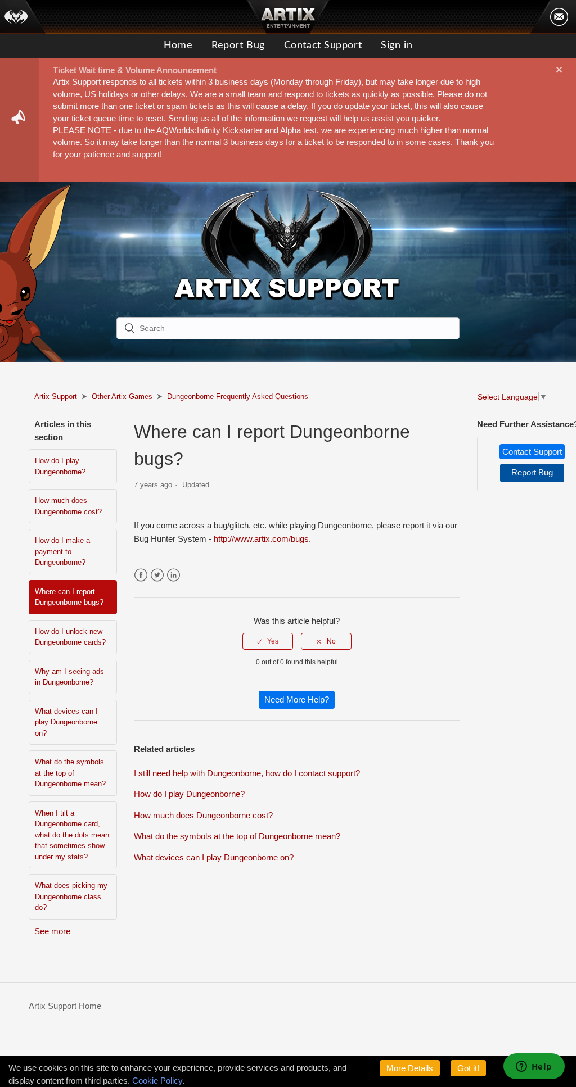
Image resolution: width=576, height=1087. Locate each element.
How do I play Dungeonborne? (60, 466)
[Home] (23, 17)
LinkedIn (173, 575)
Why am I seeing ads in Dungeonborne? (69, 677)
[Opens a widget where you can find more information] (534, 1067)
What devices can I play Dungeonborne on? (66, 722)
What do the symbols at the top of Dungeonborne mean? (70, 773)
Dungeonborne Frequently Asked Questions (237, 396)
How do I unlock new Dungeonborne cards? (70, 637)
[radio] (267, 641)
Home (178, 45)
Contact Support (323, 45)
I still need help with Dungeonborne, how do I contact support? (247, 773)
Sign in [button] (396, 45)
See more (52, 931)
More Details (409, 1068)
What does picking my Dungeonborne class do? (71, 896)
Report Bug (238, 45)
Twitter (157, 575)
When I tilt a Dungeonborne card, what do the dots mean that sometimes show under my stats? (72, 835)
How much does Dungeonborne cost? (68, 506)
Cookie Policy (157, 1080)
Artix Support (55, 396)
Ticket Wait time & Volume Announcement (135, 70)
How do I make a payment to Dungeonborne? (62, 551)
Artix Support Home (65, 1006)
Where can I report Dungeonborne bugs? (69, 597)
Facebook (141, 575)
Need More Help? (296, 699)
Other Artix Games (122, 396)
